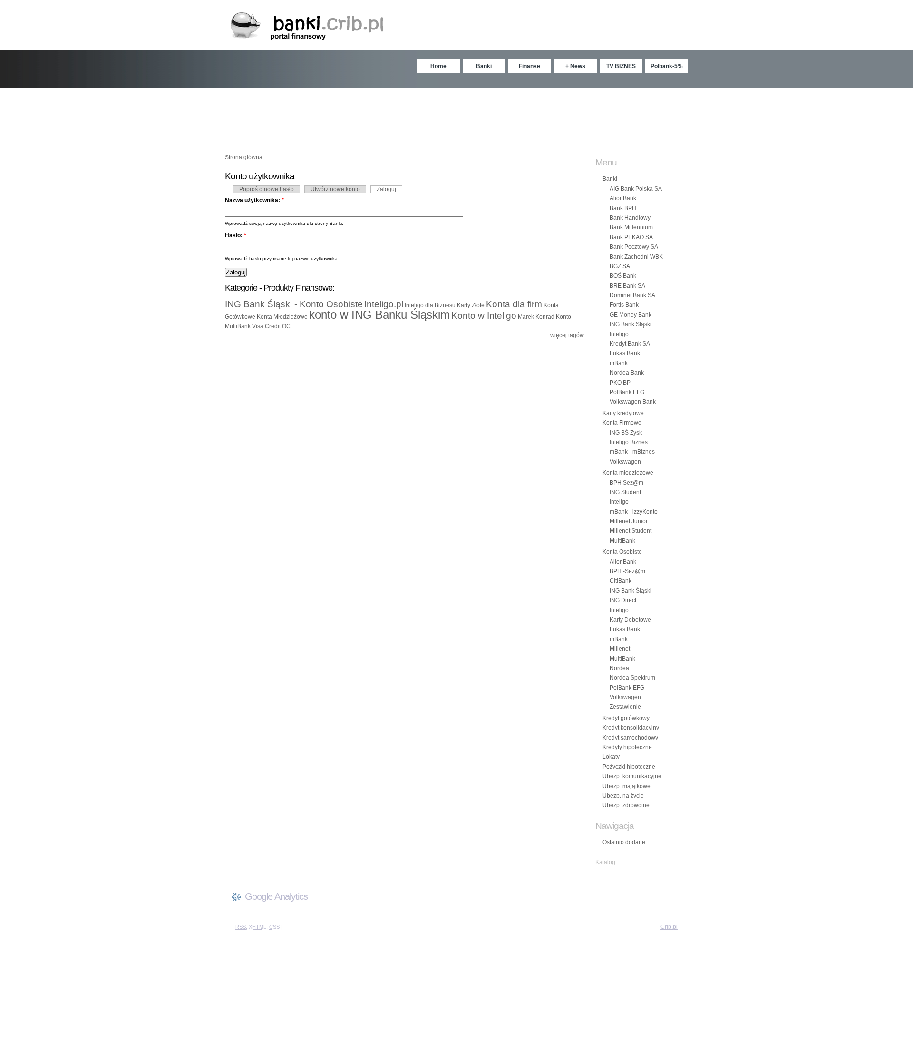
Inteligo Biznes (629, 442)
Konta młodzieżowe (627, 472)
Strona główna (243, 157)
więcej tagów (567, 335)
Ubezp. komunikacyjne (631, 776)
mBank (619, 363)
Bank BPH (623, 208)
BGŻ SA (620, 266)
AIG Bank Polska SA (636, 188)
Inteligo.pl (383, 304)
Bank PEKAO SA (631, 237)
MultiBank (622, 540)
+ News (575, 66)
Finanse (529, 66)
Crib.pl (669, 927)
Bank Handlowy (630, 217)
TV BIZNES (621, 66)
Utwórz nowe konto (335, 189)
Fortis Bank (624, 305)
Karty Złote (471, 305)
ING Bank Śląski (630, 324)
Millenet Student (630, 530)
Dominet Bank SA (632, 295)
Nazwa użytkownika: (254, 200)
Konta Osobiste (622, 551)
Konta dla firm (514, 304)
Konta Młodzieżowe (282, 316)
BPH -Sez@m (627, 571)
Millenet (620, 648)
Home (438, 66)
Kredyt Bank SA (630, 344)
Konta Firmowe (621, 422)
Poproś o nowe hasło (266, 189)
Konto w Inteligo (483, 316)
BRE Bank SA (627, 285)
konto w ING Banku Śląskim (379, 314)
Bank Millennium (631, 227)
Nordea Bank (627, 373)
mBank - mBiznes (632, 451)
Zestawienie (625, 706)
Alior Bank (623, 198)
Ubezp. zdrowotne (626, 805)
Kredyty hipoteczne (627, 747)
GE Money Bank (630, 314)
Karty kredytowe (623, 413)
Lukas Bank (625, 353)
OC (286, 326)
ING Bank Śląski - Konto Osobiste (294, 304)
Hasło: (235, 235)
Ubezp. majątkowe (626, 786)
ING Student (625, 492)
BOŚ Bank (623, 276)
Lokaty (611, 756)
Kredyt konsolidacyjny (630, 727)
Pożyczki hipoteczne (628, 766)
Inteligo (619, 334)
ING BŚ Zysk (626, 432)
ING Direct (623, 600)
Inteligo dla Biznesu (430, 305)
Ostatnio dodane (623, 842)
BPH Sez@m (626, 482)
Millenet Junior (629, 521)
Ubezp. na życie (623, 795)
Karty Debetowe (630, 619)
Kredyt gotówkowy (626, 718)
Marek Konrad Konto (544, 316)
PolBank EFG (627, 392)
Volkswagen (625, 461)
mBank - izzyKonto (634, 511)
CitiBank (620, 580)
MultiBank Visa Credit (253, 326)
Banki (484, 66)
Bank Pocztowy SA (634, 246)
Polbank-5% (667, 66)
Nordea (619, 668)
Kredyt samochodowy (630, 737)
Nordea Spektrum (632, 677)
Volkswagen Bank (633, 402)
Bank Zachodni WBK (636, 256)
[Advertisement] (456, 116)
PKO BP (620, 383)
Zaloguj (386, 189)
